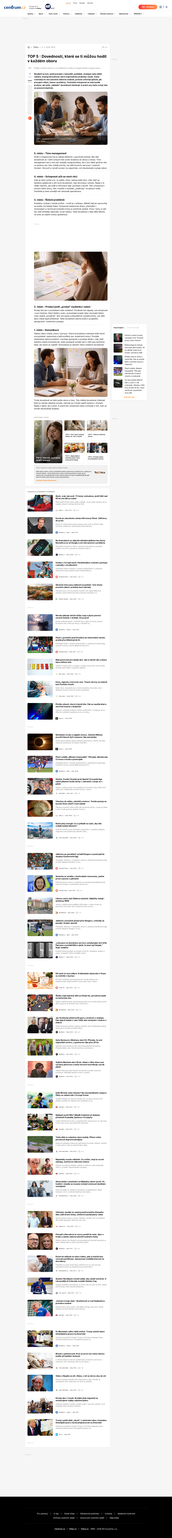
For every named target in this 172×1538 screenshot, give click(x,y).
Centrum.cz (60, 1529)
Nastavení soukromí (126, 1513)
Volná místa (69, 1513)
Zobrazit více (129, 397)
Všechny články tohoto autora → (47, 480)
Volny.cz (85, 1529)
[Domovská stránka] (28, 47)
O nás (56, 1513)
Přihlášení (150, 7)
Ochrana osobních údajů (64, 1518)
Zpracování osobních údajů (92, 1518)
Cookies (108, 1513)
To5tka (35, 47)
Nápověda (114, 1518)
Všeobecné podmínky (89, 1513)
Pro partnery (42, 1513)
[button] (29, 100)
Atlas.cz (73, 1529)
